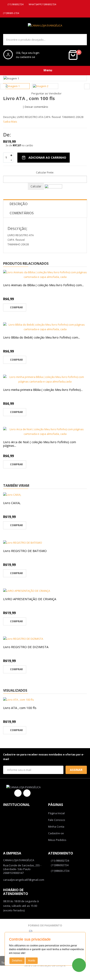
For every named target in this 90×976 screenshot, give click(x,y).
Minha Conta (56, 826)
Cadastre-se (56, 833)
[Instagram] (27, 793)
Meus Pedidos (57, 840)
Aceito (31, 960)
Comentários (22, 213)
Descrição (19, 204)
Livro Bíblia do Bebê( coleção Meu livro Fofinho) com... (41, 337)
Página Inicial (56, 813)
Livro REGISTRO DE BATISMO (25, 551)
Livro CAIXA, (12, 503)
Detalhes (17, 960)
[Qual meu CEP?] (53, 186)
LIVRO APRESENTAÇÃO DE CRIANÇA (29, 599)
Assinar (76, 770)
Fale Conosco (56, 820)
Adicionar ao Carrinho (47, 157)
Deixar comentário (36, 107)
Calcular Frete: (45, 172)
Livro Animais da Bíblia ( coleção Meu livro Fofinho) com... (43, 285)
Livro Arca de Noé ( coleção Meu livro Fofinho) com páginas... (39, 444)
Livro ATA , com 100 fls (19, 708)
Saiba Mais (10, 121)
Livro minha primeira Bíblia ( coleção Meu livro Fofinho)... (43, 390)
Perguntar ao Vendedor (46, 93)
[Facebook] (18, 793)
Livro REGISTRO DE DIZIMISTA (25, 647)
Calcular (36, 186)
